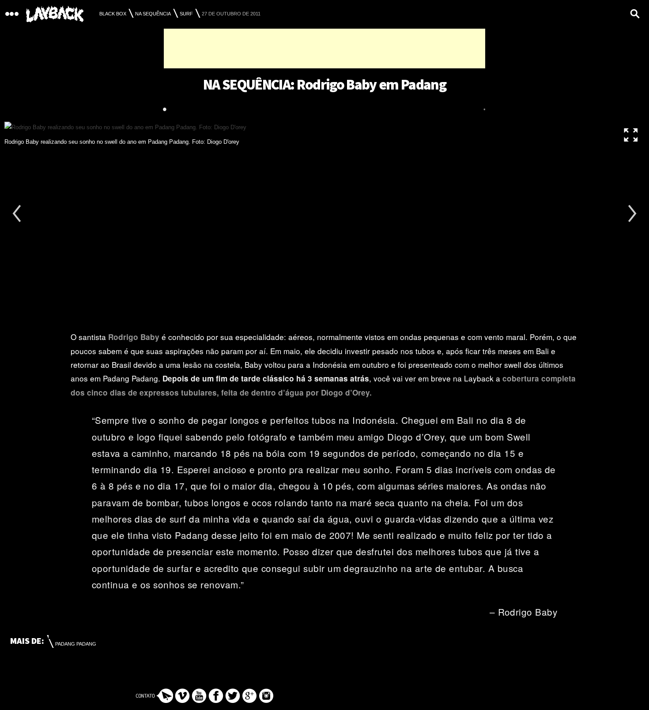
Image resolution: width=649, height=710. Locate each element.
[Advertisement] (324, 48)
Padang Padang (75, 643)
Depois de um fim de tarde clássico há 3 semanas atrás (265, 378)
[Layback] (55, 14)
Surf (186, 13)
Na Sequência (153, 13)
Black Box (112, 13)
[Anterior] (17, 215)
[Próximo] (631, 215)
